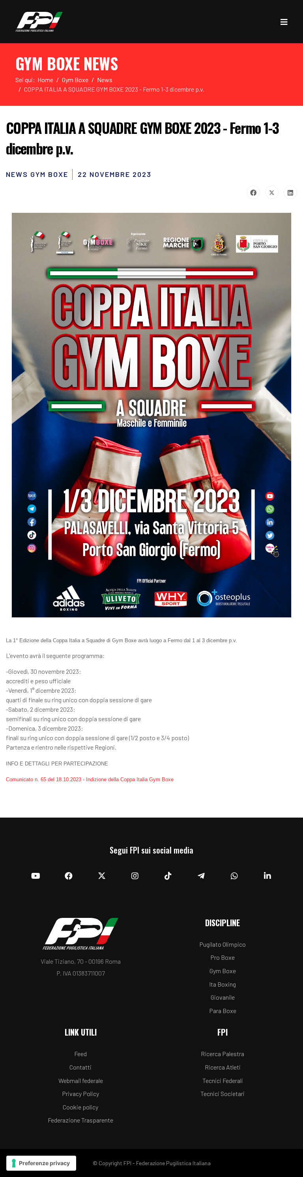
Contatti (80, 1067)
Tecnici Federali (222, 1080)
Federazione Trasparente (80, 1120)
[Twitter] (272, 192)
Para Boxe (222, 1010)
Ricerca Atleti (223, 1067)
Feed (80, 1053)
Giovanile (223, 997)
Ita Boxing (222, 984)
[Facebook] (253, 192)
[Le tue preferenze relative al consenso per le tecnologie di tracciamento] (41, 1163)
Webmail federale (80, 1080)
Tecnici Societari (222, 1093)
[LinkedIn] (290, 192)
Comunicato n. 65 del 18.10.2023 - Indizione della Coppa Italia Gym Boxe (90, 779)
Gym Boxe (222, 970)
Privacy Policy (80, 1093)
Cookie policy (80, 1107)
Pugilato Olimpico (222, 944)
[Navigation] (284, 21)
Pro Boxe (222, 957)
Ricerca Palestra (222, 1053)
